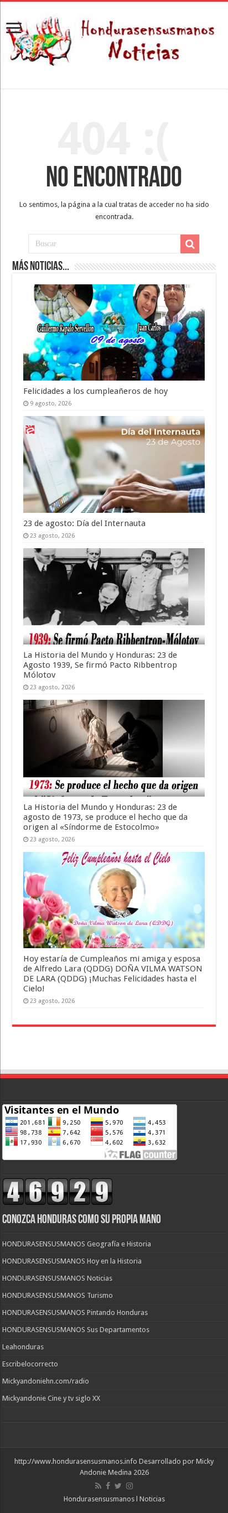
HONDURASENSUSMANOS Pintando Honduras (75, 1312)
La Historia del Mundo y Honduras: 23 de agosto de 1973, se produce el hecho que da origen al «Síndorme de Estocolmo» (105, 817)
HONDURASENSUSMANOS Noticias (57, 1278)
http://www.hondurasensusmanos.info (75, 1461)
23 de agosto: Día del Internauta (84, 523)
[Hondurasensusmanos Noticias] (114, 37)
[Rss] (98, 1486)
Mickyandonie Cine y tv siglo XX (51, 1398)
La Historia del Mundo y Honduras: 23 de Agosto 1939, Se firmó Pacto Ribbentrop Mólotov (100, 665)
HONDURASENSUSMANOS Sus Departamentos (75, 1329)
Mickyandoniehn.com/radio (45, 1381)
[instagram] (129, 1486)
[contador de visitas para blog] (57, 1191)
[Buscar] (189, 244)
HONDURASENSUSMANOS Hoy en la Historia (72, 1261)
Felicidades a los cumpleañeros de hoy (95, 391)
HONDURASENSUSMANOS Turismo (57, 1295)
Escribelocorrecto (30, 1364)
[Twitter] (118, 1486)
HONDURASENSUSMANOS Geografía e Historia (76, 1244)
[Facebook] (108, 1486)
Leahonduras (23, 1347)
